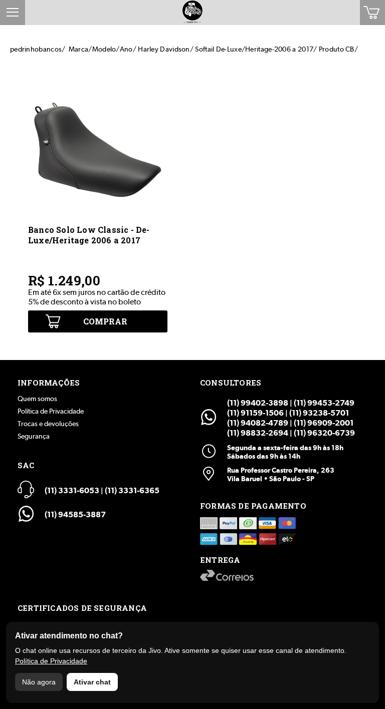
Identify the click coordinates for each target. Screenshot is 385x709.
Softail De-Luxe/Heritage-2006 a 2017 (254, 49)
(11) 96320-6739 (324, 433)
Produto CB (336, 49)
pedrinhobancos (36, 49)
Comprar (105, 321)
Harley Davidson (164, 49)
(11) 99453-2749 (324, 403)
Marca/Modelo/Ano (101, 49)
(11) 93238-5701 (319, 413)
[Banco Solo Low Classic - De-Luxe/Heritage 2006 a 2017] (97, 216)
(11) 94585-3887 (75, 514)
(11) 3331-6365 (132, 490)
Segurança (34, 436)
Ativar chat (92, 682)
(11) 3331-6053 (72, 490)
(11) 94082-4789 (257, 423)
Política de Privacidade (51, 411)
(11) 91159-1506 (255, 413)
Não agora (39, 682)
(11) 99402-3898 (257, 403)
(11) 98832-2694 (257, 433)
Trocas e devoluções (48, 424)
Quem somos (37, 399)
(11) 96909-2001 (323, 423)
